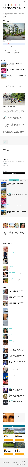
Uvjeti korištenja (23, 464)
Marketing (21, 464)
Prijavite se (14, 173)
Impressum (18, 464)
